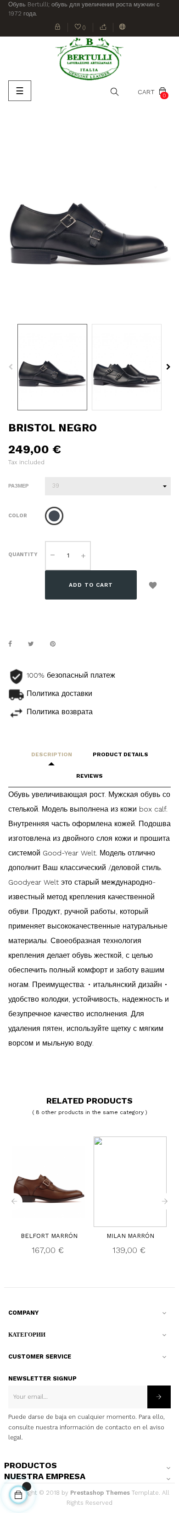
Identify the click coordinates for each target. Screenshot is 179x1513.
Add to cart (91, 585)
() (80, 28)
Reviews (89, 776)
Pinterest (53, 643)
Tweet (31, 643)
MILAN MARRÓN (130, 1235)
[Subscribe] (159, 1397)
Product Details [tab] (120, 754)
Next (168, 367)
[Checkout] (103, 27)
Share (10, 643)
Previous (10, 367)
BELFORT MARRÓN (49, 1235)
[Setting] (122, 27)
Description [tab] (51, 754)
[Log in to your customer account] (58, 27)
